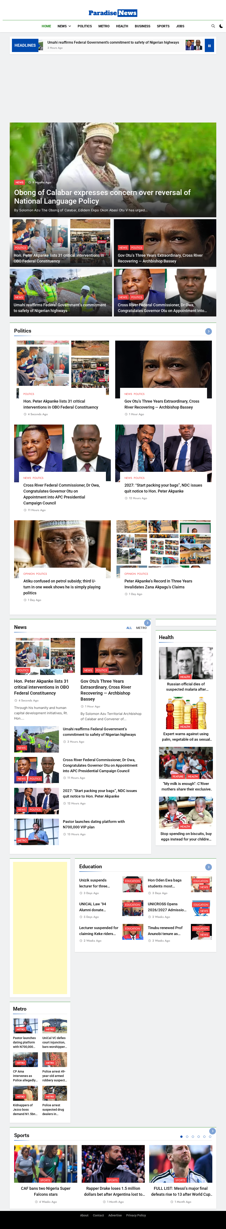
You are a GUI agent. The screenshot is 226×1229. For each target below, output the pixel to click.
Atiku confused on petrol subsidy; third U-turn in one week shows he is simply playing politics (61, 587)
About (84, 1215)
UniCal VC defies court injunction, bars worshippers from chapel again (54, 1046)
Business (142, 26)
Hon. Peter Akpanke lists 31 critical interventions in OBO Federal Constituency (41, 687)
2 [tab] (187, 1137)
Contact (98, 1215)
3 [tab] (193, 1137)
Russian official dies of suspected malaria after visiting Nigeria (186, 689)
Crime (19, 182)
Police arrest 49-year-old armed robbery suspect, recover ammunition (54, 1080)
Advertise (115, 1215)
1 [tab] (181, 1137)
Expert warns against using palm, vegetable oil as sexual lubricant (186, 739)
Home (46, 26)
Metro (103, 26)
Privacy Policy (136, 1215)
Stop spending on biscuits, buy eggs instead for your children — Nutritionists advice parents (186, 839)
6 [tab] (210, 1137)
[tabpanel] (45, 1175)
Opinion (29, 574)
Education (132, 881)
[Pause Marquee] (209, 45)
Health (122, 26)
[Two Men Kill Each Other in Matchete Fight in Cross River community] (113, 170)
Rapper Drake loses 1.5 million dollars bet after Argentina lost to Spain (113, 1194)
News (62, 26)
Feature (178, 777)
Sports (163, 26)
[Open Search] (213, 26)
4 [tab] (199, 1137)
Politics (85, 26)
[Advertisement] (113, 87)
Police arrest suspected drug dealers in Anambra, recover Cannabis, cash (54, 1114)
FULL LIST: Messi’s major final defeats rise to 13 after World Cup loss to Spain (180, 1194)
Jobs (180, 26)
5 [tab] (204, 1137)
